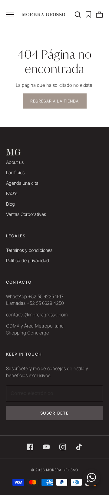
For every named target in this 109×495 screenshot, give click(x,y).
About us (15, 162)
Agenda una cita (22, 183)
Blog (10, 204)
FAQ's (11, 193)
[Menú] (10, 14)
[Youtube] (46, 447)
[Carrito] (99, 14)
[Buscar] (80, 14)
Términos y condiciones (29, 250)
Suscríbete (54, 413)
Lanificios (15, 172)
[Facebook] (30, 447)
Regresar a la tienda (54, 101)
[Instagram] (62, 447)
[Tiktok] (79, 447)
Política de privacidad (27, 260)
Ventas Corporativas (26, 214)
